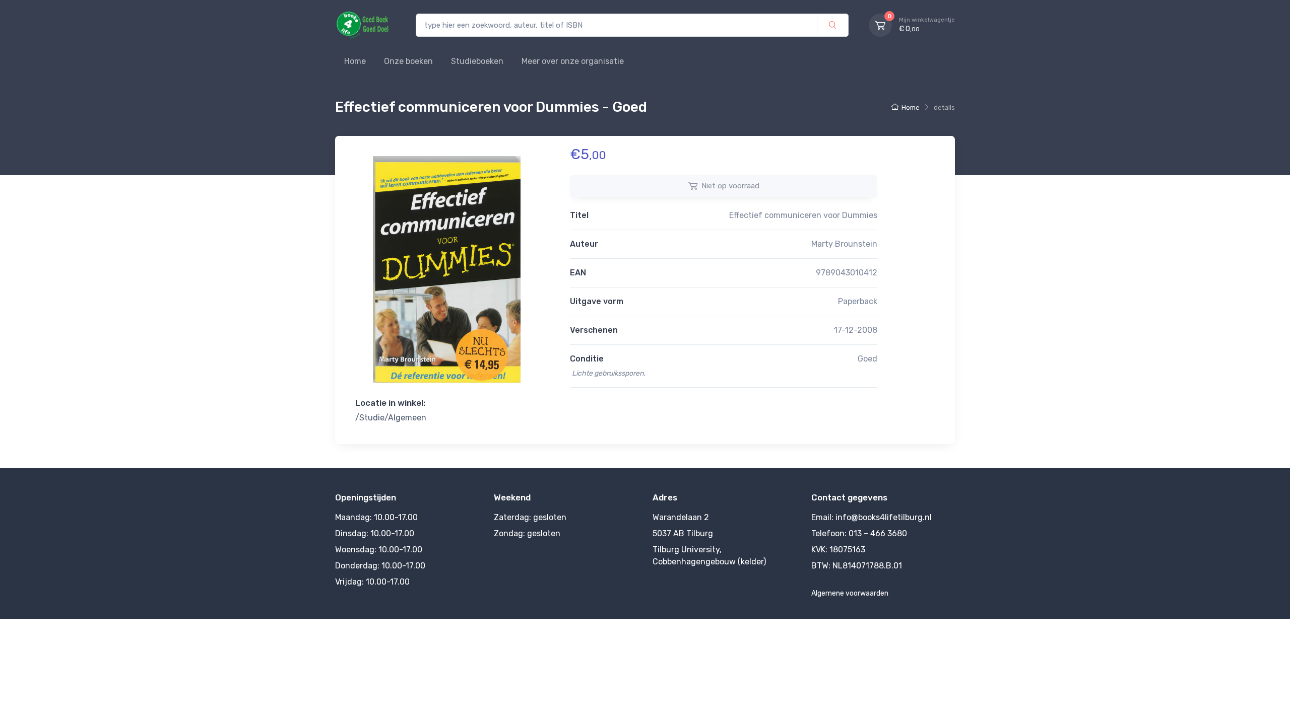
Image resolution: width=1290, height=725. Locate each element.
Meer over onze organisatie (573, 61)
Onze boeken (408, 61)
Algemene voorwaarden (849, 593)
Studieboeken (477, 61)
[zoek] (832, 25)
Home (355, 61)
